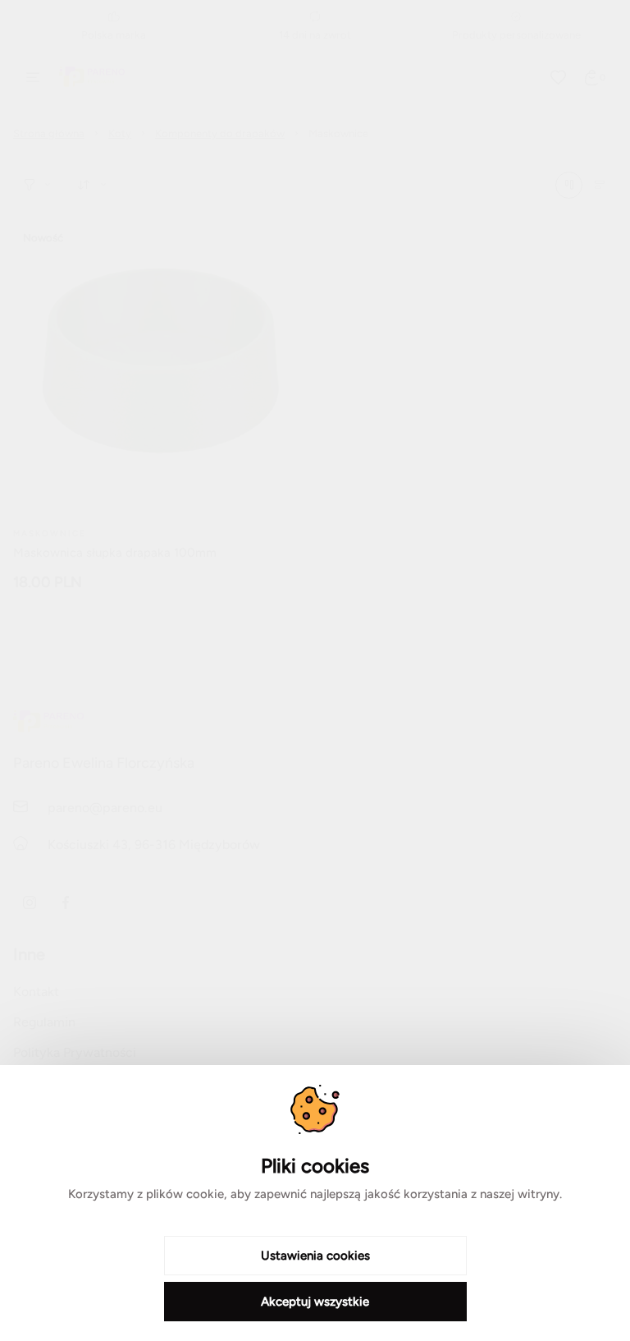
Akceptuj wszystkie (315, 1301)
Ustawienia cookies (315, 1255)
